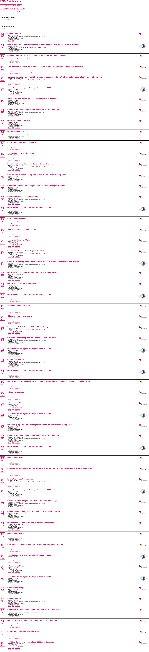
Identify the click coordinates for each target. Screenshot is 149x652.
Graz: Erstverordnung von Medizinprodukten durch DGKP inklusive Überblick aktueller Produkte (43, 44)
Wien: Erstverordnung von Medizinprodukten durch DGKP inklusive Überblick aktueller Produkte (43, 262)
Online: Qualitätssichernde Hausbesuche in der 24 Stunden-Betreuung (33, 272)
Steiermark (12, 8)
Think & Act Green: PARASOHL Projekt (21, 229)
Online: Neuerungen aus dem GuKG (20, 153)
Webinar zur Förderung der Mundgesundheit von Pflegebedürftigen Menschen (36, 186)
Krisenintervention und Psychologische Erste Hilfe (26, 251)
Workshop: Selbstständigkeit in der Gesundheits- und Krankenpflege (32, 338)
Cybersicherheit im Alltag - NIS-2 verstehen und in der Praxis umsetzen (33, 511)
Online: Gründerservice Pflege (18, 120)
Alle (1, 5)
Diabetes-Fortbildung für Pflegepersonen (22, 196)
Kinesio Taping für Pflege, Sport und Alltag (23, 142)
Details (9, 40)
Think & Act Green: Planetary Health (20, 316)
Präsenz (19, 5)
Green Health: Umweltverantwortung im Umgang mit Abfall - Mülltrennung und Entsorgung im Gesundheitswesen (49, 381)
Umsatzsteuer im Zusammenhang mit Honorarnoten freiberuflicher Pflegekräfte (36, 175)
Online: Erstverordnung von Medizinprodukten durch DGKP (29, 88)
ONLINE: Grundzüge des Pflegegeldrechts (22, 283)
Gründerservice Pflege (15, 392)
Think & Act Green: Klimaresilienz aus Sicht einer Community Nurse (32, 99)
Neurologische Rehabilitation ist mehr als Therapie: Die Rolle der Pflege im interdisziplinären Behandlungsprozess (49, 468)
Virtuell (22, 8)
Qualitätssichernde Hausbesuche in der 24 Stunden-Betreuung (30, 522)
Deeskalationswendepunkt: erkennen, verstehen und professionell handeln (35, 544)
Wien (18, 8)
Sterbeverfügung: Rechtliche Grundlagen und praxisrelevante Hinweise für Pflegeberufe (39, 425)
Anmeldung (17, 51)
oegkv (19, 11)
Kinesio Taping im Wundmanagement (21, 479)
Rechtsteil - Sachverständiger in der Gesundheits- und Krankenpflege (33, 109)
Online (14, 5)
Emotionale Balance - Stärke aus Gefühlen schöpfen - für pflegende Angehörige (36, 55)
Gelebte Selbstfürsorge (15, 131)
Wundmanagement (14, 33)
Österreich (6, 8)
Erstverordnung (7, 5)
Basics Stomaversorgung (16, 218)
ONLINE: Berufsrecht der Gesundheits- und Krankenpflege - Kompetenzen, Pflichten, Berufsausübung (45, 66)
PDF (13, 40)
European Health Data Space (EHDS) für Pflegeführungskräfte (30, 327)
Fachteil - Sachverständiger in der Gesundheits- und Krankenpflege (32, 164)
